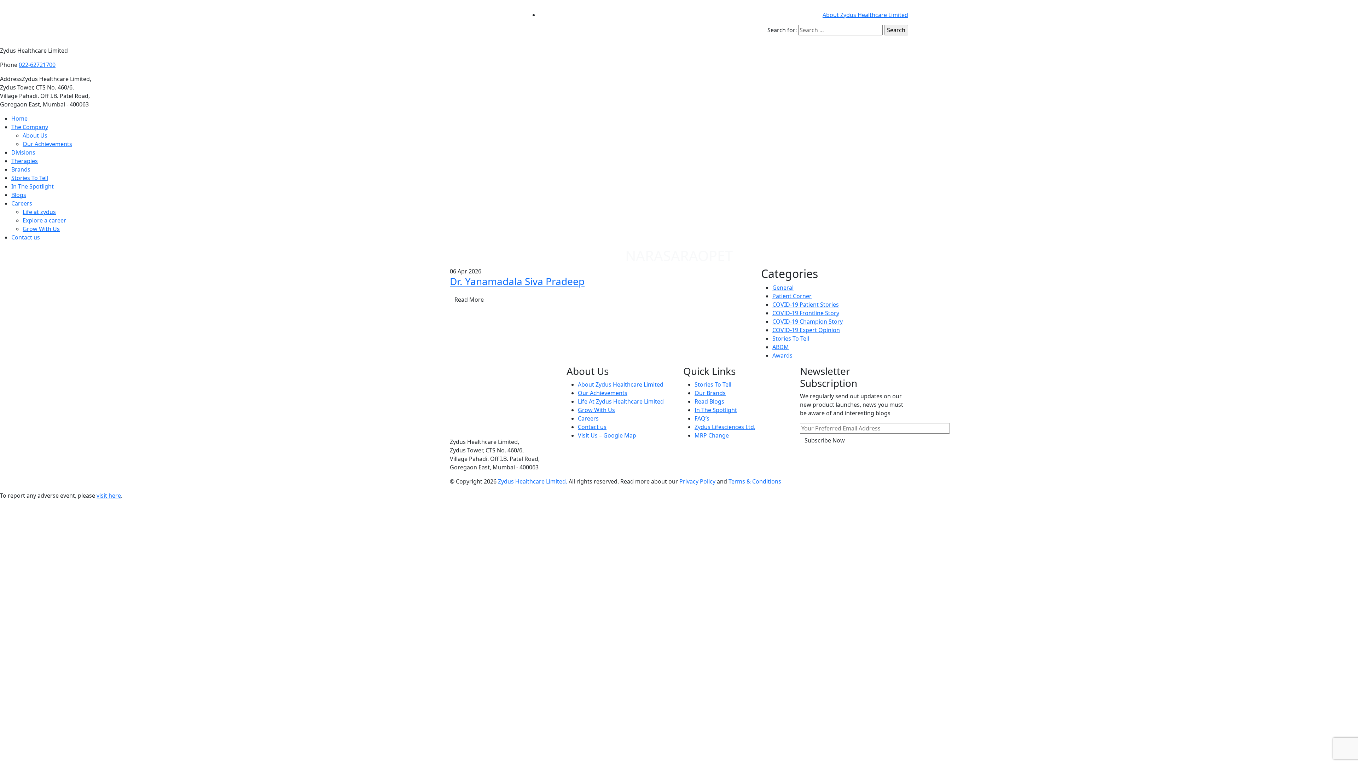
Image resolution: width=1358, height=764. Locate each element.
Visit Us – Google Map (607, 435)
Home (19, 118)
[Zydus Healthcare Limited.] (484, 23)
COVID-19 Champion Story (807, 321)
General (783, 287)
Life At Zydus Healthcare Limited (621, 401)
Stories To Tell (29, 178)
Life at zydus (39, 212)
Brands (20, 169)
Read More (469, 299)
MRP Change (712, 435)
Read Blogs (709, 401)
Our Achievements (47, 144)
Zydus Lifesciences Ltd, (725, 427)
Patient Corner (792, 296)
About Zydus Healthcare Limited (865, 15)
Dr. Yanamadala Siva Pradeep (517, 281)
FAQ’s (702, 418)
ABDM (780, 347)
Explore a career (44, 220)
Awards (782, 355)
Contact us (25, 237)
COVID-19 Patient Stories (805, 304)
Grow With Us (41, 229)
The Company (29, 127)
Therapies (24, 161)
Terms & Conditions (755, 481)
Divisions (23, 152)
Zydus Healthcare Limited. (532, 481)
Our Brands (710, 393)
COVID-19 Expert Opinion (806, 330)
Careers (21, 203)
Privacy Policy (697, 481)
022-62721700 (37, 65)
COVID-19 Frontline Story (805, 313)
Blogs (18, 195)
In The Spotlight (32, 186)
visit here (109, 495)
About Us (35, 135)
